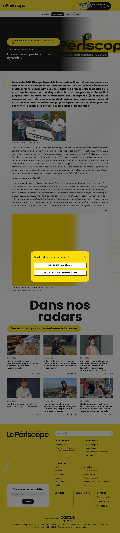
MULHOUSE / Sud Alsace (60, 265)
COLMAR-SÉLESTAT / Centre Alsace (60, 272)
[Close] (85, 257)
